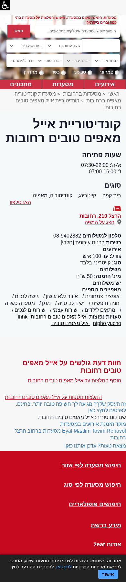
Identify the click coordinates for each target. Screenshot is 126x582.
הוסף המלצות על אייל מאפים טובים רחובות (74, 380)
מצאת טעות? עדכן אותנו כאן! (95, 445)
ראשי (114, 94)
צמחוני (106, 72)
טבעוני (80, 72)
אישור (108, 574)
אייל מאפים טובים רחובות (58, 317)
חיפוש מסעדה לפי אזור (91, 465)
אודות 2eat (107, 544)
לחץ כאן (63, 566)
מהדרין (30, 72)
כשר (55, 72)
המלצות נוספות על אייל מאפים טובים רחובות (53, 397)
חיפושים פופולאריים (95, 504)
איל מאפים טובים (70, 323)
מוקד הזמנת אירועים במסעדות (93, 424)
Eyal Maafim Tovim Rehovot (94, 431)
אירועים (105, 84)
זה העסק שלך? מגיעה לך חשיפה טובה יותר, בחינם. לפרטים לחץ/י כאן (71, 407)
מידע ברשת (106, 525)
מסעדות (62, 84)
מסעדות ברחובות (82, 94)
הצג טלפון (20, 202)
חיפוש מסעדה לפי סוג (92, 485)
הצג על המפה (99, 222)
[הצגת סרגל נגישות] (5, 5)
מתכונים (21, 84)
